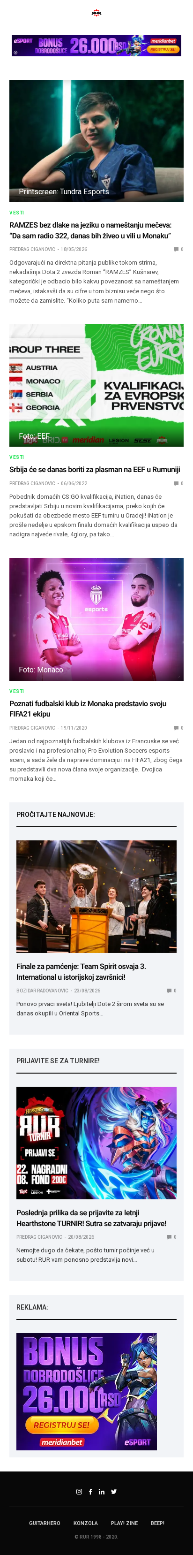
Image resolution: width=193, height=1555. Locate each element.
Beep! (157, 1523)
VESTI (16, 213)
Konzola (86, 1523)
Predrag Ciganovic (32, 249)
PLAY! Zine (124, 1523)
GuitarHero (44, 1523)
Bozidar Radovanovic (42, 990)
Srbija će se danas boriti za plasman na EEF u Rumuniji (94, 469)
